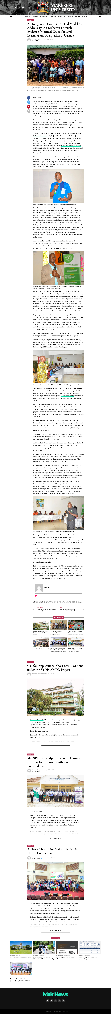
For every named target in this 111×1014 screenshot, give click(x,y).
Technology (62, 16)
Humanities (44, 16)
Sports (70, 16)
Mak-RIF (78, 601)
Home (39, 1005)
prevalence (56, 602)
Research (53, 16)
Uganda (36, 603)
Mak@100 (27, 16)
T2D (65, 602)
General (35, 16)
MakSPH (36, 602)
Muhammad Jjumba (37, 811)
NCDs (49, 602)
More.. (84, 16)
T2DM (69, 602)
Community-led (66, 601)
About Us (46, 1005)
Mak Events (70, 1005)
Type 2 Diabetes (77, 602)
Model (41, 602)
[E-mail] (36, 596)
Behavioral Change (55, 601)
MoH (46, 602)
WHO (45, 603)
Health (77, 16)
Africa (46, 601)
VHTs (41, 603)
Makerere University (40, 136)
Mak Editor (37, 41)
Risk (62, 602)
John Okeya (37, 858)
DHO (74, 601)
